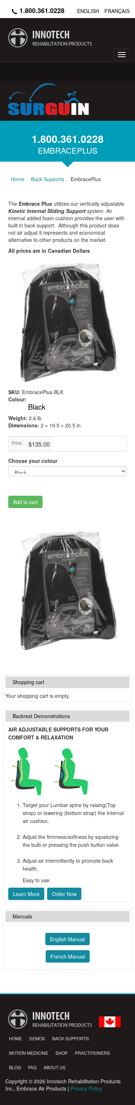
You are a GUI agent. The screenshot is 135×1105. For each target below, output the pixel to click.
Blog (15, 1067)
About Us (55, 1067)
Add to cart (25, 501)
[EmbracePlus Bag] (67, 589)
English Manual (67, 939)
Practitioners (92, 1053)
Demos (37, 1038)
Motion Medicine (28, 1053)
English (88, 10)
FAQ (32, 1067)
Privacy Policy (86, 1088)
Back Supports (70, 1038)
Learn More (26, 893)
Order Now (64, 893)
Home (15, 1038)
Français (117, 10)
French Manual (67, 956)
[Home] (67, 38)
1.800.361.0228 (41, 10)
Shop (61, 1053)
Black (36, 406)
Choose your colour (32, 460)
